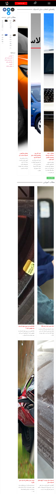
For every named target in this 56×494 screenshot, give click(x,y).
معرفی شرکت (9, 66)
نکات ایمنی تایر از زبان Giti (47, 326)
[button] (49, 3)
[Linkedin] (8, 9)
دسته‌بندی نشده (8, 60)
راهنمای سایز (9, 62)
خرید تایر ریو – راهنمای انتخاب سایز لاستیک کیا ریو (36, 155)
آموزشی (10, 56)
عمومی (10, 64)
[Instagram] (12, 9)
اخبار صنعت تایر (8, 58)
